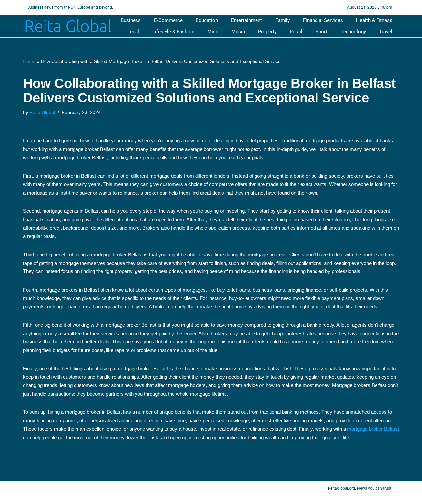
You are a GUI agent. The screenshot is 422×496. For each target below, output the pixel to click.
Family (282, 20)
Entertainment (246, 20)
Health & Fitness (374, 20)
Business (131, 20)
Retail (296, 32)
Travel (385, 32)
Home (29, 61)
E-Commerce (168, 20)
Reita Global (42, 112)
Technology (353, 32)
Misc (212, 32)
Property (267, 32)
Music (238, 32)
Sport (321, 32)
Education (207, 20)
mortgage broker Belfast (373, 429)
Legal (133, 32)
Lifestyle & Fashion (173, 32)
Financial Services (323, 20)
